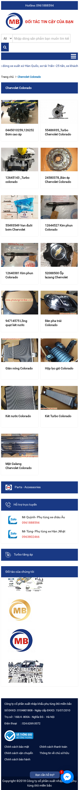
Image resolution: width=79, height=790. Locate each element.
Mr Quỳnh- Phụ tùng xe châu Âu (43, 517)
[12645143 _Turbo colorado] (19, 160)
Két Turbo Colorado (58, 416)
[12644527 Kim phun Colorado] (59, 207)
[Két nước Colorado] (19, 398)
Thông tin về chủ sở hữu (54, 753)
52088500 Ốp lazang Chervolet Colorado (56, 277)
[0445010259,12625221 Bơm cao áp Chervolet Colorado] (19, 112)
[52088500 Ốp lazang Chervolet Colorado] (59, 255)
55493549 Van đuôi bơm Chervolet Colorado (18, 229)
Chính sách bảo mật (16, 746)
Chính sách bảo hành (17, 759)
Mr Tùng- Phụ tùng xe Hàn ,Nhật (43, 531)
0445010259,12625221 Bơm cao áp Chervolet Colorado (21, 134)
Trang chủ (7, 76)
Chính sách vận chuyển (18, 753)
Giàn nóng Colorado (19, 368)
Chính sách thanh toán (53, 746)
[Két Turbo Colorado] (59, 398)
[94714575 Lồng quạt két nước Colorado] (19, 302)
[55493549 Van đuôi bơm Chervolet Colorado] (19, 207)
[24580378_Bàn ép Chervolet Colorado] (59, 160)
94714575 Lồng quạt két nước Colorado (16, 325)
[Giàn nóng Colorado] (19, 350)
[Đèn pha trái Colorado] (59, 302)
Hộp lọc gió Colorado (59, 368)
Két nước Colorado (18, 416)
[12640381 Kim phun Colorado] (19, 255)
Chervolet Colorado (29, 76)
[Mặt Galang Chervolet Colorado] (19, 445)
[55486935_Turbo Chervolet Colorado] (59, 112)
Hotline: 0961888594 (39, 5)
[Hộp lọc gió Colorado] (59, 350)
